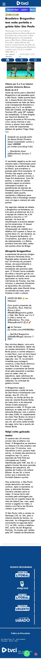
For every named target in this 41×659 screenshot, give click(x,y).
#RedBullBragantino (16, 312)
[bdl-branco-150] (22, 574)
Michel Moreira (10, 55)
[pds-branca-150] (22, 619)
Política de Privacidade (20, 633)
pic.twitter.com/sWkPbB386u (20, 329)
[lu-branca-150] (22, 608)
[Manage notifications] (36, 654)
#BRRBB (16, 144)
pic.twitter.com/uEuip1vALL (20, 146)
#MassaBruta (13, 322)
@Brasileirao (13, 320)
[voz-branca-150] (22, 596)
